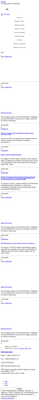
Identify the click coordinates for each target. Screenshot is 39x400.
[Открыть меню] (1, 15)
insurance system (19, 29)
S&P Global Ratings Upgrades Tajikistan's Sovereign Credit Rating (18, 243)
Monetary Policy (19, 21)
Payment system (19, 36)
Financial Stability (19, 32)
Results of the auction (6, 112)
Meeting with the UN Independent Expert (11, 154)
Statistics (19, 40)
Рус (5, 14)
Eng (8, 14)
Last (26, 348)
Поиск (19, 389)
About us (19, 17)
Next (22, 348)
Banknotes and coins (19, 47)
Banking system (19, 25)
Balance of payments (19, 43)
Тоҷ (2, 14)
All (30, 348)
